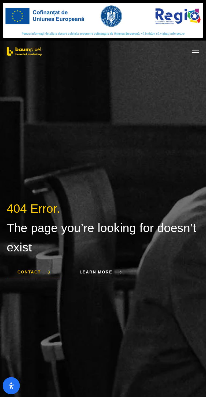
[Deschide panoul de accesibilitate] (11, 385)
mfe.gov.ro (177, 33)
